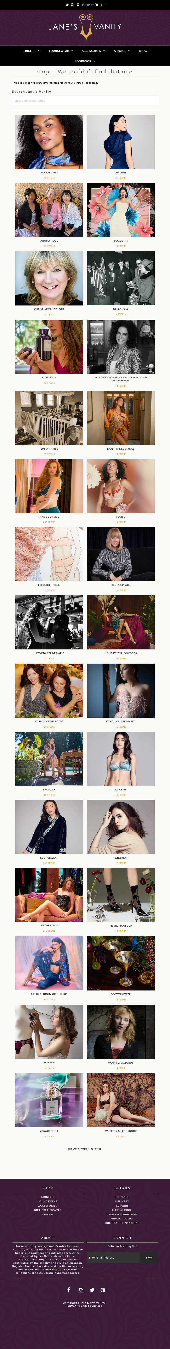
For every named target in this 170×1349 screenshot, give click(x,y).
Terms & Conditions (122, 1214)
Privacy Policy (122, 1218)
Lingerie (29, 51)
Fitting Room (122, 1210)
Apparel (120, 51)
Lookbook (83, 61)
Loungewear (59, 51)
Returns (122, 1205)
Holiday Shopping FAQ (122, 1223)
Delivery (122, 1201)
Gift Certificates (47, 1210)
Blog (143, 51)
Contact (122, 1197)
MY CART (92, 5)
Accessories (91, 51)
